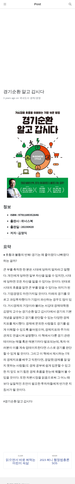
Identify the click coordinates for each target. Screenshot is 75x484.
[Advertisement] (37, 45)
